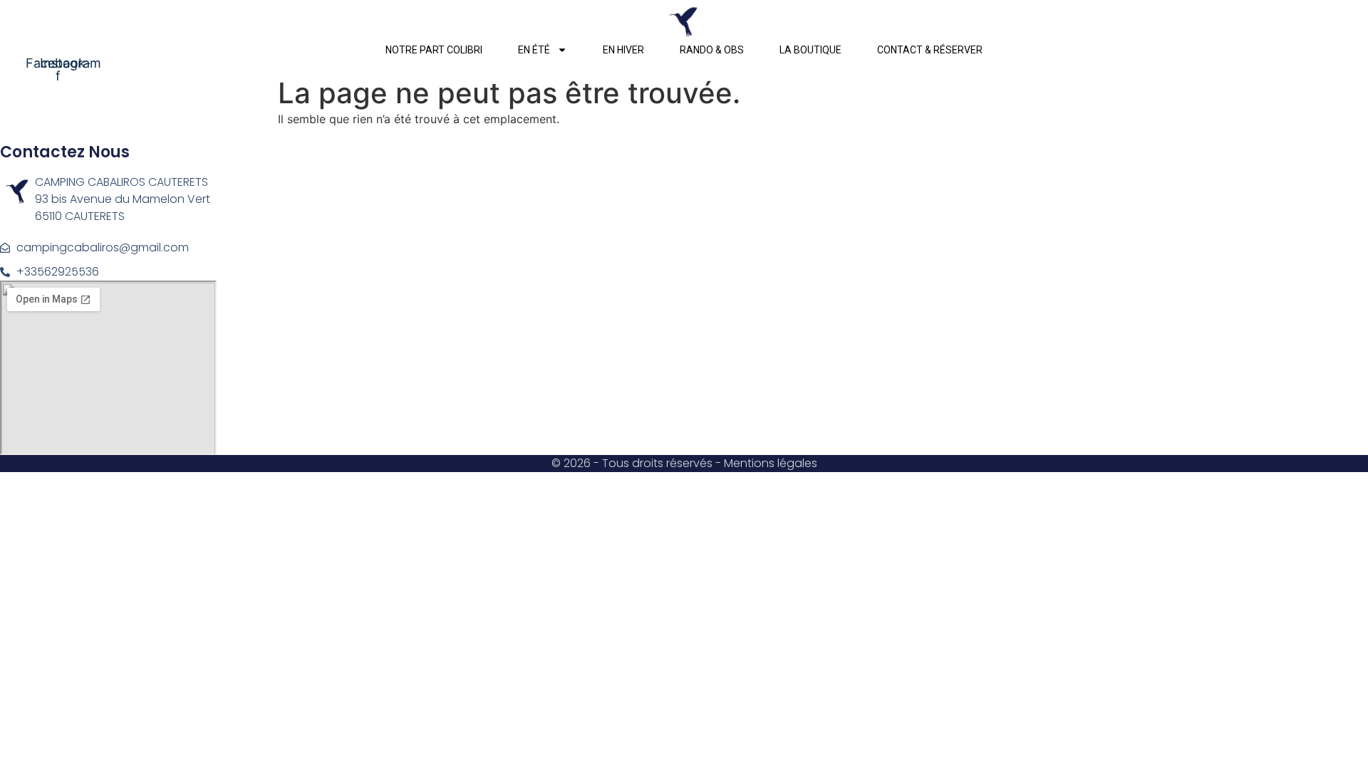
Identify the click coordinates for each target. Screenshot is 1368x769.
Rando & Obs (712, 50)
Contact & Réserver (930, 50)
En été (534, 50)
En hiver (623, 50)
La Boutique (810, 50)
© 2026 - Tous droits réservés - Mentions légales (684, 463)
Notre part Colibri (433, 50)
